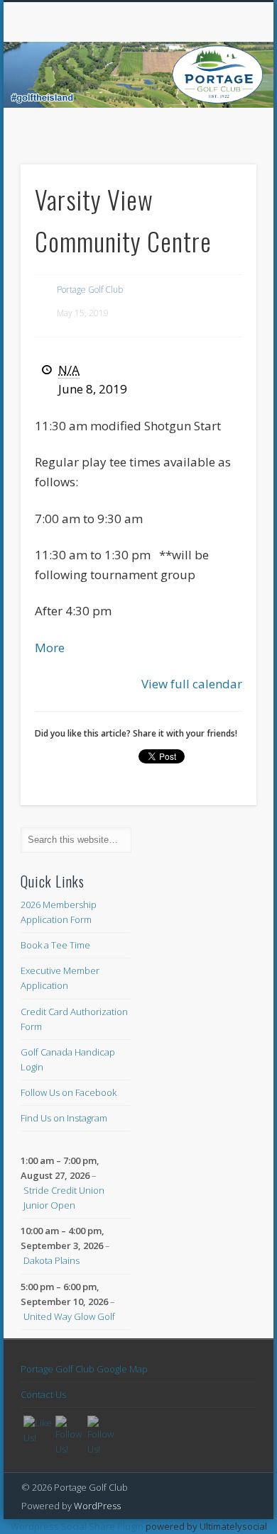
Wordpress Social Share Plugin (78, 1526)
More (50, 647)
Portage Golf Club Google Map (84, 1368)
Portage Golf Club (90, 290)
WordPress (97, 1505)
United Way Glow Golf (69, 1316)
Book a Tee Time (55, 945)
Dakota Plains (51, 1260)
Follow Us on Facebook (68, 1092)
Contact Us (43, 1394)
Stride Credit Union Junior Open (63, 1197)
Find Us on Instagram (64, 1118)
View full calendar (191, 684)
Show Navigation (221, 127)
